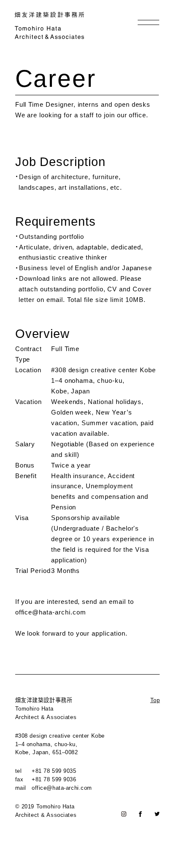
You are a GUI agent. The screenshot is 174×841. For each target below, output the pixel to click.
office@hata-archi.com (50, 612)
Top (155, 700)
